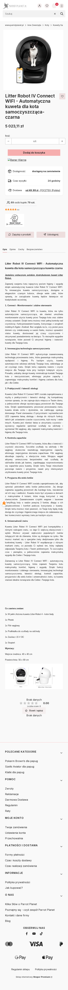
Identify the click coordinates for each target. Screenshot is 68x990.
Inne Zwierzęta (34, 25)
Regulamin (11, 805)
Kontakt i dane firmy (17, 915)
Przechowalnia (14, 838)
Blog (7, 920)
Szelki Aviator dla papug (19, 766)
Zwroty (9, 788)
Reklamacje (12, 794)
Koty (47, 25)
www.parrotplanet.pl (14, 25)
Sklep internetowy (33, 977)
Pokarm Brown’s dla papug (21, 761)
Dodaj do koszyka (34, 152)
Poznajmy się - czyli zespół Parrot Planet (30, 909)
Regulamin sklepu (20, 969)
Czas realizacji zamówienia (21, 865)
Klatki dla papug (14, 772)
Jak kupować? (14, 887)
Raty (7, 811)
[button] (62, 14)
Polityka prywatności (17, 882)
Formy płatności (14, 854)
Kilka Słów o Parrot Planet (21, 904)
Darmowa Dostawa (16, 799)
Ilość (7, 135)
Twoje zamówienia (16, 827)
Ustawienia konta (15, 832)
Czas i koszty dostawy (18, 860)
